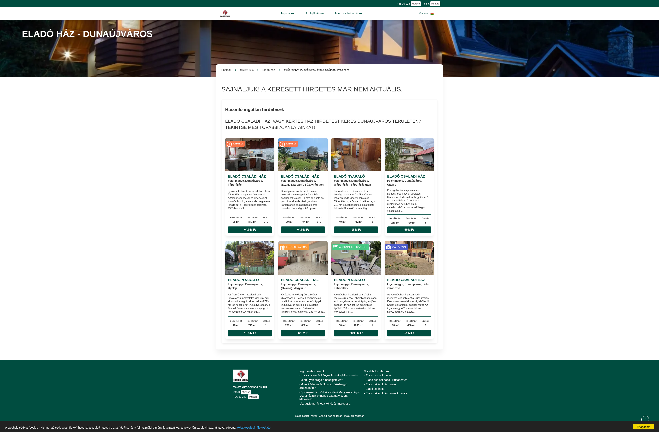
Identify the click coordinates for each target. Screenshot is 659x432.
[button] (288, 13)
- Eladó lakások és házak (380, 384)
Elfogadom (643, 426)
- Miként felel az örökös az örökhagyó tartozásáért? (323, 386)
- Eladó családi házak (377, 375)
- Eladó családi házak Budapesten (385, 380)
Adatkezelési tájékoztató (253, 427)
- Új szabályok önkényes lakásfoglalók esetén (328, 375)
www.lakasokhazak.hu (250, 387)
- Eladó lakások (374, 388)
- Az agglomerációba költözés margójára (324, 403)
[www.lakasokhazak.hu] (225, 13)
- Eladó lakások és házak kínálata (385, 393)
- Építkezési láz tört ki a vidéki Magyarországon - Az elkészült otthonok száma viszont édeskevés (329, 396)
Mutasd (416, 3)
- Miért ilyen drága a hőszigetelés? (321, 380)
